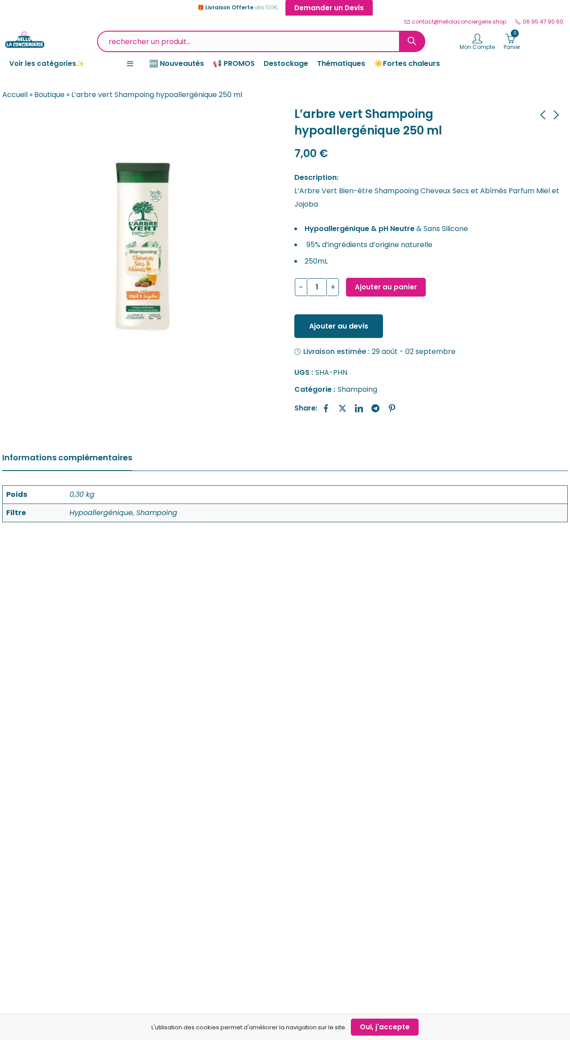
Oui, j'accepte (385, 1027)
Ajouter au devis (338, 326)
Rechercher (412, 41)
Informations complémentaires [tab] (67, 457)
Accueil (15, 94)
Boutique (49, 94)
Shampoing (357, 389)
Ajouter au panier (386, 287)
